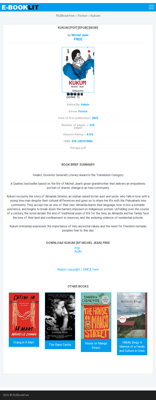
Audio (78, 251)
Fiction (83, 111)
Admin (85, 104)
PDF (77, 248)
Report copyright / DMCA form (78, 269)
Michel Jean (80, 35)
